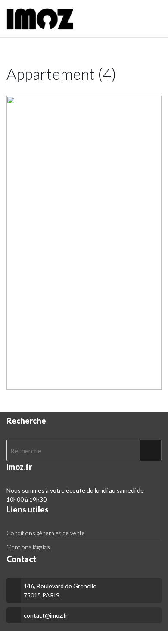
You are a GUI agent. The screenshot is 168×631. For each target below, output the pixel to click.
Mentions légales (28, 546)
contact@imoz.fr (46, 615)
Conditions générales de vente (45, 533)
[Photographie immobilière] (40, 19)
